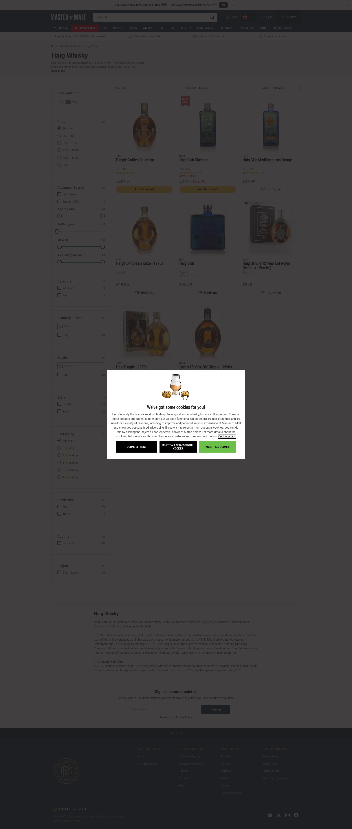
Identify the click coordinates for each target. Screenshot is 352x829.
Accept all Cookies (218, 447)
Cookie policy (227, 436)
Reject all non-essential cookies (178, 447)
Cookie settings (136, 447)
